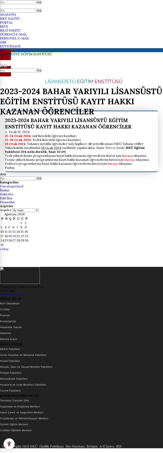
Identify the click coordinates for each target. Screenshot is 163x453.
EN (2, 50)
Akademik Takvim (11, 327)
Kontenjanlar (8, 321)
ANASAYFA (8, 14)
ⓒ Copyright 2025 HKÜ (19, 446)
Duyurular (7, 202)
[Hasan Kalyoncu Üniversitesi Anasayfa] (2, 66)
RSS (119, 446)
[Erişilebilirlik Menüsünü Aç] (9, 443)
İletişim (92, 446)
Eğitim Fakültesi (10, 349)
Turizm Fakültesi (10, 390)
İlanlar (5, 190)
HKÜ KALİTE (9, 18)
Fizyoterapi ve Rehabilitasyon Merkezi (24, 418)
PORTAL (6, 22)
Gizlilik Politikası (51, 446)
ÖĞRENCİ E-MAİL (13, 34)
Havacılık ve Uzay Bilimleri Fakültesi (23, 384)
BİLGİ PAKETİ (10, 30)
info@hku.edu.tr (12, 295)
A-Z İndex (107, 446)
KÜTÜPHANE (10, 46)
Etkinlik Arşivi (8, 339)
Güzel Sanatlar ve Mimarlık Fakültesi (23, 355)
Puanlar (5, 315)
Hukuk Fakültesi (10, 361)
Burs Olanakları (10, 303)
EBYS (4, 26)
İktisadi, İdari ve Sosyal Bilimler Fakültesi (26, 367)
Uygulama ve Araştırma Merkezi (20, 406)
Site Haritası (75, 446)
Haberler (7, 194)
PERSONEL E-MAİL (14, 38)
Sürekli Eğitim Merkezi (14, 424)
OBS (3, 42)
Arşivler (6, 210)
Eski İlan (6, 198)
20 (14, 236)
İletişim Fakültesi (10, 373)
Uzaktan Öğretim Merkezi (16, 430)
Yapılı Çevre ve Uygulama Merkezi (22, 412)
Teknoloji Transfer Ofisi (14, 400)
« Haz (4, 249)
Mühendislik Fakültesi (14, 378)
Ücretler (5, 309)
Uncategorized (11, 186)
